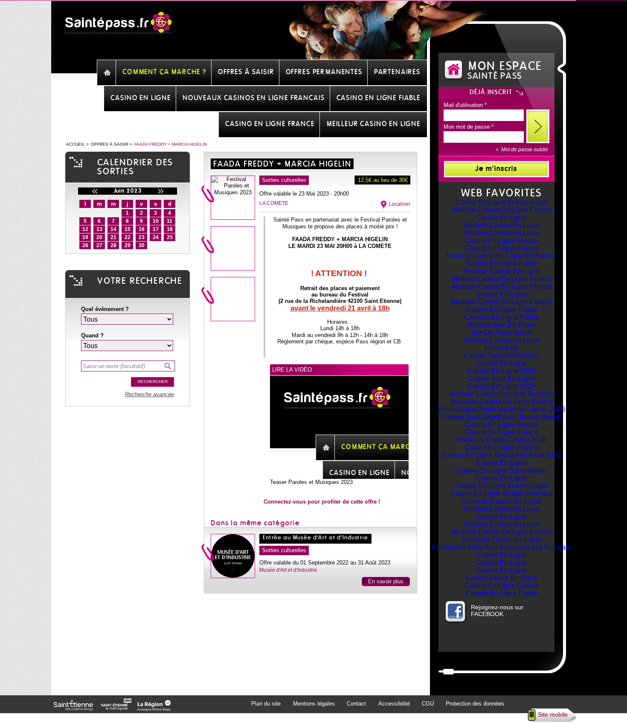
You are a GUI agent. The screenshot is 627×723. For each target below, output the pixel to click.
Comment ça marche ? (164, 72)
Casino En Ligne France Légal (501, 202)
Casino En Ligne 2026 (501, 370)
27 (99, 245)
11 (169, 221)
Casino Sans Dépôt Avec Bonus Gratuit (501, 417)
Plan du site (266, 703)
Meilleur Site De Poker (501, 324)
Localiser (399, 204)
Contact (356, 703)
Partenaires (397, 72)
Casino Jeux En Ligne (501, 378)
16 (142, 229)
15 (128, 229)
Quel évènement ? (105, 309)
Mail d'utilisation (465, 105)
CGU (428, 703)
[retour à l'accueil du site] (118, 27)
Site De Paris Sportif (501, 332)
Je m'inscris (496, 168)
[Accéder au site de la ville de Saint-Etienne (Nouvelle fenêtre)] (74, 708)
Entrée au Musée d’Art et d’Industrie (315, 538)
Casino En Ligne (501, 217)
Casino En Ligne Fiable (501, 263)
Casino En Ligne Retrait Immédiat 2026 (501, 455)
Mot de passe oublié (524, 150)
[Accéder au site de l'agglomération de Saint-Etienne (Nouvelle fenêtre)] (117, 708)
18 (170, 229)
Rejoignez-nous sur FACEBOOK (497, 610)
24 (156, 237)
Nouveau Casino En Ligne (502, 501)
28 (113, 245)
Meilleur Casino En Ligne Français (501, 394)
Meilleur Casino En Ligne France (502, 209)
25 (170, 237)
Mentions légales (314, 703)
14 (113, 229)
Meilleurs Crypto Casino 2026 (501, 440)
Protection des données (475, 703)
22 (128, 237)
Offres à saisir (246, 72)
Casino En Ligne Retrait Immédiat (501, 493)
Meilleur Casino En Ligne (501, 225)
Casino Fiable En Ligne (501, 578)
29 (128, 245)
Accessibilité (394, 703)
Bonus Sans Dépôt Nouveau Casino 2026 (501, 409)
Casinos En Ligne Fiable (501, 317)
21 (113, 237)
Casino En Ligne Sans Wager (501, 470)
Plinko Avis (501, 347)
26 (85, 245)
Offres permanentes (324, 72)
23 (142, 237)
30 (142, 245)
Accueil (75, 144)
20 (99, 237)
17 (156, 229)
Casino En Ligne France (501, 240)
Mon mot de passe (468, 127)
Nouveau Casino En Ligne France (501, 401)
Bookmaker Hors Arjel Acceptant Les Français (501, 547)
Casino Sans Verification (501, 355)
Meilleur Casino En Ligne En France (502, 255)
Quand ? (92, 335)
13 (99, 229)
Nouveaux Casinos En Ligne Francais (254, 98)
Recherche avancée (149, 394)
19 (85, 237)
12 (85, 229)
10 (156, 221)
